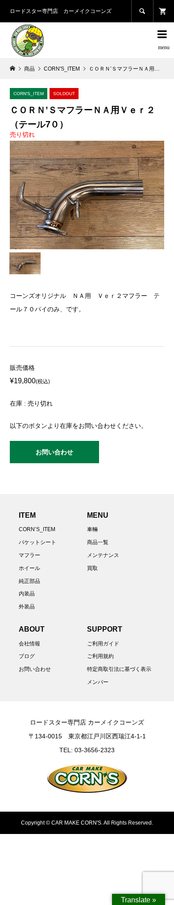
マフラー (29, 555)
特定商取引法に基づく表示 (119, 669)
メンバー (97, 682)
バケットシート (37, 542)
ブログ (27, 656)
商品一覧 (97, 542)
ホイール (29, 568)
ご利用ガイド (103, 644)
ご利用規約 (100, 656)
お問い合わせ (54, 452)
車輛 (92, 529)
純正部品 (29, 581)
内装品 (27, 594)
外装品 (27, 606)
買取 (92, 568)
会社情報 (29, 644)
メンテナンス (103, 555)
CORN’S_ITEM (37, 529)
